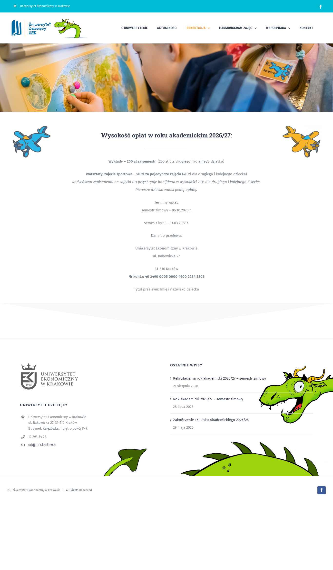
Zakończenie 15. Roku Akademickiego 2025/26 (211, 420)
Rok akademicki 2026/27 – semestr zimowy (208, 399)
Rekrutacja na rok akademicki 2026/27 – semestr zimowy (219, 378)
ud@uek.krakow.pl (42, 445)
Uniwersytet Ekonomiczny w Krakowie (35, 490)
